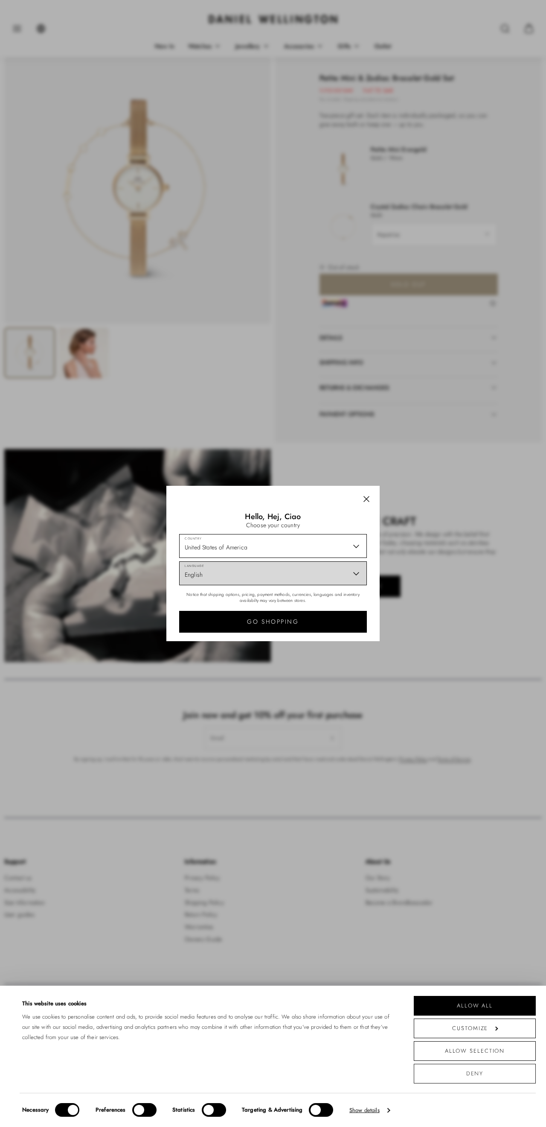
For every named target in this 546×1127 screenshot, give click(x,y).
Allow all (475, 1005)
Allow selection (475, 1051)
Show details (364, 1110)
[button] (366, 499)
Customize (470, 1028)
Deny (475, 1073)
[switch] (144, 1110)
